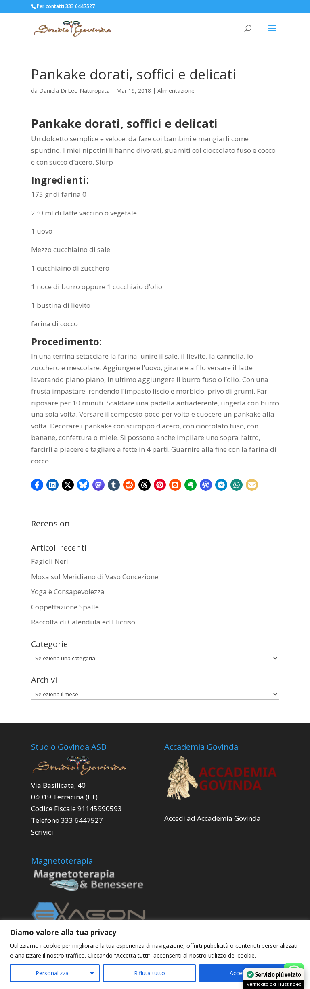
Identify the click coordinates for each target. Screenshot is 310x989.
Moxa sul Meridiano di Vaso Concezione (94, 576)
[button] (37, 485)
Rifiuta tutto (149, 973)
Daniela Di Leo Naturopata (74, 90)
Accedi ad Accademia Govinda (212, 818)
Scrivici (42, 832)
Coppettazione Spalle (65, 606)
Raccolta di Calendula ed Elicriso (83, 621)
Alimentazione (176, 90)
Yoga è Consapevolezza (68, 591)
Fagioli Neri (49, 561)
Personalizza (52, 973)
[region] (155, 954)
